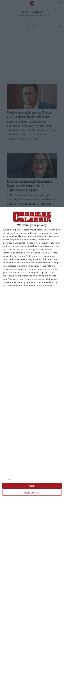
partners (19, 230)
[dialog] (32, 448)
